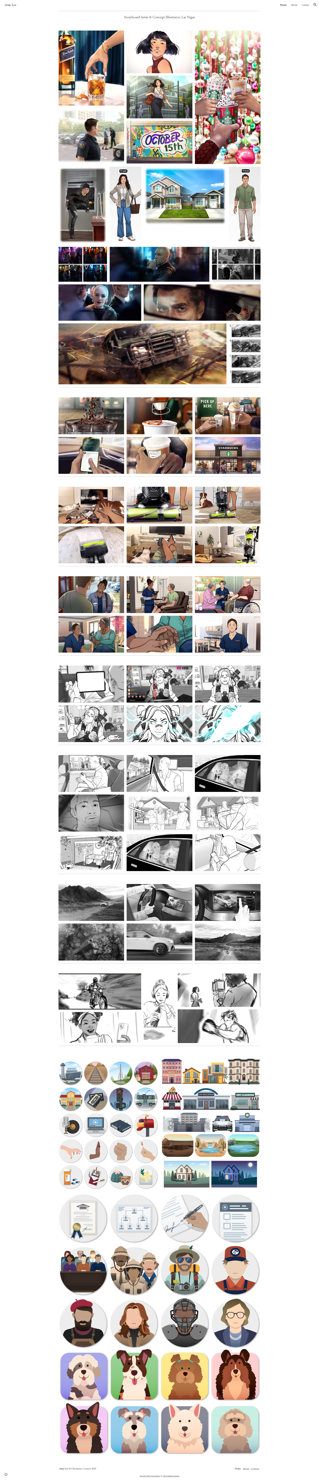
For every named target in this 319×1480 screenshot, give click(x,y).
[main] (159, 17)
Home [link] (283, 4)
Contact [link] (305, 4)
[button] (315, 5)
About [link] (294, 4)
